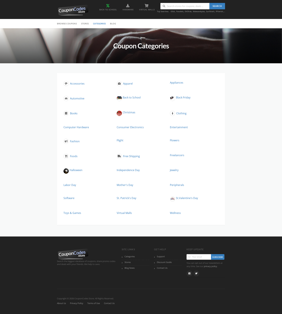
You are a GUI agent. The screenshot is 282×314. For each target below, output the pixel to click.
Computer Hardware (76, 127)
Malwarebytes (199, 11)
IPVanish (219, 11)
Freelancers (177, 155)
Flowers (174, 140)
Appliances (176, 82)
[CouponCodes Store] (73, 9)
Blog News (130, 268)
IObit (173, 11)
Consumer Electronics (130, 127)
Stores (85, 23)
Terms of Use (93, 303)
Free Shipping (131, 156)
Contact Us (162, 268)
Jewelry (174, 170)
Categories (99, 23)
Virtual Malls (124, 213)
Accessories (77, 83)
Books (73, 113)
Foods (73, 156)
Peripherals (177, 185)
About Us (61, 303)
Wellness (175, 213)
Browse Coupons (67, 23)
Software (68, 198)
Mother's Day (125, 185)
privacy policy (210, 266)
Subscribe (217, 257)
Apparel (127, 83)
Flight (120, 140)
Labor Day (69, 185)
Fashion (74, 141)
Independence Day (128, 170)
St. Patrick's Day (126, 198)
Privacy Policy (76, 303)
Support (161, 256)
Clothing (181, 113)
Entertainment (179, 127)
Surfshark (210, 11)
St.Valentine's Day (187, 198)
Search (217, 6)
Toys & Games (72, 213)
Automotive (76, 98)
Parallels (179, 11)
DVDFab (188, 11)
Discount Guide (164, 262)
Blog (113, 23)
